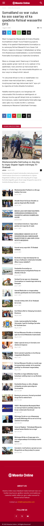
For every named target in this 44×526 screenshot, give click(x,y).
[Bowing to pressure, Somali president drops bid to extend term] (7, 398)
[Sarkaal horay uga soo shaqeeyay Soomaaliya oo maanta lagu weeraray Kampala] (7, 282)
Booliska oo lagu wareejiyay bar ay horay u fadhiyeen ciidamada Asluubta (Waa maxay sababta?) (28, 260)
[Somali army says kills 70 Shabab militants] (7, 250)
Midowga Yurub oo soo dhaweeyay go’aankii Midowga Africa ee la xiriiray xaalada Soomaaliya (28, 418)
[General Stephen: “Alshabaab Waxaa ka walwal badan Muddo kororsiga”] (7, 429)
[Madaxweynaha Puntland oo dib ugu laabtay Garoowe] (7, 192)
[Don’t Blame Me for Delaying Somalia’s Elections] (7, 313)
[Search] (41, 3)
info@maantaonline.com (26, 502)
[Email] (24, 32)
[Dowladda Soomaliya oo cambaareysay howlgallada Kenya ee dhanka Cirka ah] (7, 271)
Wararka (5, 158)
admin (4, 170)
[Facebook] (4, 32)
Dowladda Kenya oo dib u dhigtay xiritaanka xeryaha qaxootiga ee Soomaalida (26, 386)
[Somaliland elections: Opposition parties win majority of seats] (7, 226)
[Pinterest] (14, 32)
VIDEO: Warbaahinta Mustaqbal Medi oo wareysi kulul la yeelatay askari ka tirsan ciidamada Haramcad (27, 408)
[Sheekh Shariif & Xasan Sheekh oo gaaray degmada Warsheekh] (7, 203)
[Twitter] (9, 32)
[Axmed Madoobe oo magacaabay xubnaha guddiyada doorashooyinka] (7, 293)
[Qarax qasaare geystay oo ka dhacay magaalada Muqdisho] (7, 355)
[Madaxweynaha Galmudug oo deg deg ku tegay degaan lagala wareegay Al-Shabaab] (22, 145)
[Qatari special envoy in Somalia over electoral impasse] (7, 345)
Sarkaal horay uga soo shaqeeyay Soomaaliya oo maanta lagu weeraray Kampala (28, 281)
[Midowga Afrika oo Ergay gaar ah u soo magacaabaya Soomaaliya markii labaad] (7, 440)
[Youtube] (28, 516)
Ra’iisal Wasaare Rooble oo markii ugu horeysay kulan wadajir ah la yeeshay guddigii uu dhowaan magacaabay (28, 365)
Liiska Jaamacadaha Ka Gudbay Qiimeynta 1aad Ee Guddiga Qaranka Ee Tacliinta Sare (27, 323)
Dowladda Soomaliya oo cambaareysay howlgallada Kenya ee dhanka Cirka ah (27, 271)
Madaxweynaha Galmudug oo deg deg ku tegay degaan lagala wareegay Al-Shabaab (21, 165)
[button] (3, 3)
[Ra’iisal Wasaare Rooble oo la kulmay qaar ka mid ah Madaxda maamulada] (7, 335)
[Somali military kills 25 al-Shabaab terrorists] (7, 303)
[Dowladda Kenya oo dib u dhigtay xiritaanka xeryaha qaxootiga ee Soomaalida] (7, 386)
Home (4, 8)
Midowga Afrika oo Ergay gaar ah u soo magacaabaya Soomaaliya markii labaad (28, 439)
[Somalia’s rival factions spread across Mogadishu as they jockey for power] (7, 450)
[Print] (29, 32)
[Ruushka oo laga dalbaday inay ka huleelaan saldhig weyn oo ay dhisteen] (7, 376)
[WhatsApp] (19, 32)
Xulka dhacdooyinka (14, 8)
